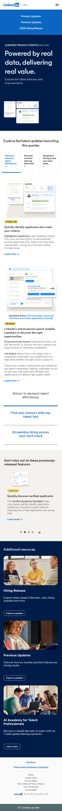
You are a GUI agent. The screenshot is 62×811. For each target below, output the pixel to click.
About (31, 775)
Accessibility (31, 790)
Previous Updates (31, 22)
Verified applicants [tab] (25, 532)
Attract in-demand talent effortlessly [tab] (10, 159)
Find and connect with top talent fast (31, 414)
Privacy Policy (31, 781)
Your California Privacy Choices (31, 784)
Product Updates (31, 16)
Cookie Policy (31, 778)
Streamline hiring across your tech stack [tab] (49, 159)
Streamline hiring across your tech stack (30, 434)
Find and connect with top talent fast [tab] (29, 159)
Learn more (12, 746)
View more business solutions (31, 767)
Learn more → (11, 253)
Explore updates (14, 613)
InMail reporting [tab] (33, 532)
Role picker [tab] (29, 532)
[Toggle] (57, 807)
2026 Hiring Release (31, 28)
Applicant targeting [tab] (21, 532)
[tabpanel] (31, 311)
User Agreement (31, 787)
